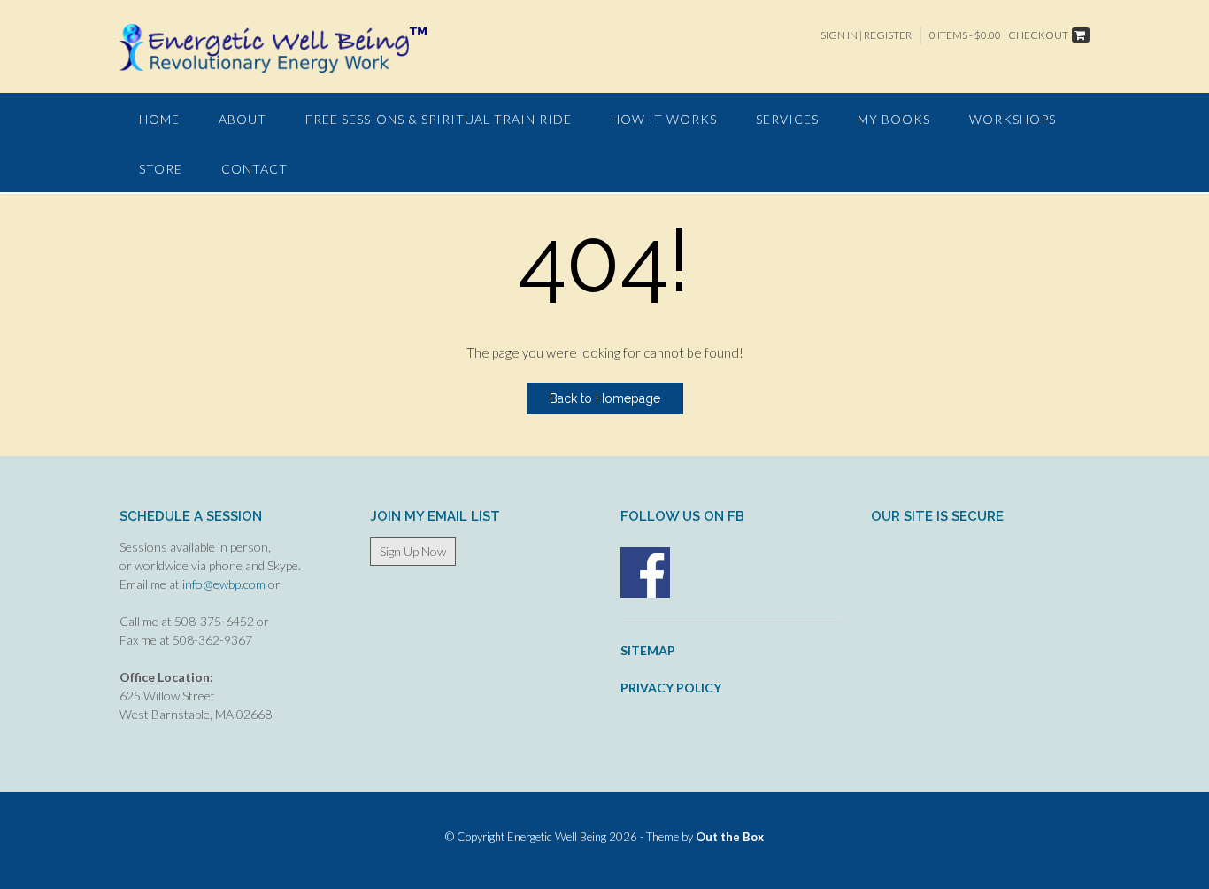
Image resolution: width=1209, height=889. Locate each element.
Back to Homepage (605, 398)
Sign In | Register (866, 35)
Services (787, 119)
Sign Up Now (413, 551)
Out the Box (730, 837)
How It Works (664, 119)
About (242, 119)
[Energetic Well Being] (273, 48)
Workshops (1012, 119)
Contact (254, 168)
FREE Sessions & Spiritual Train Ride (438, 119)
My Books (894, 119)
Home (159, 119)
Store (160, 168)
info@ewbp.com (224, 583)
